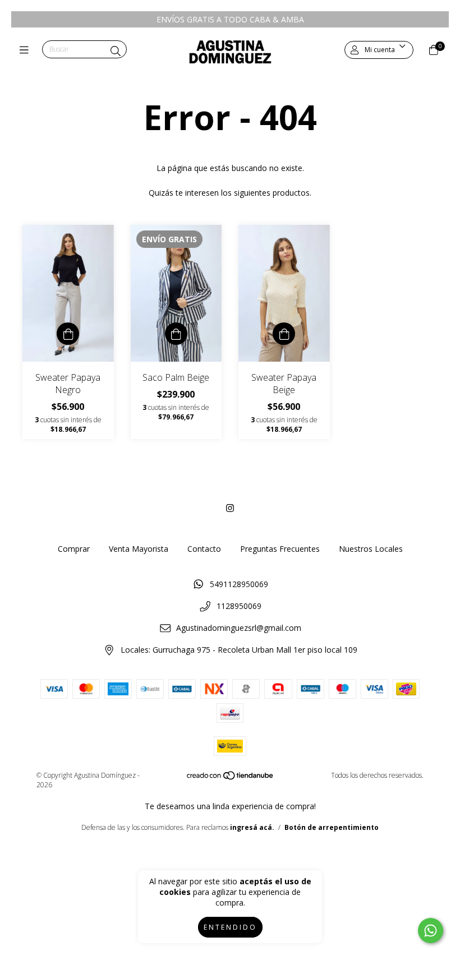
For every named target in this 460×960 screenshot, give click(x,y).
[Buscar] (115, 51)
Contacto (204, 548)
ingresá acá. (252, 827)
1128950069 (239, 606)
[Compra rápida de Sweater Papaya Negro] (68, 333)
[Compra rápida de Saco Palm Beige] (176, 333)
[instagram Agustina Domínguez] (230, 508)
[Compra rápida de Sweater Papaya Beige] (284, 333)
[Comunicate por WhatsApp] (430, 930)
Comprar (74, 548)
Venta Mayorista (138, 548)
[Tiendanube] (230, 777)
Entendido (230, 927)
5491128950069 (239, 584)
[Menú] (26, 50)
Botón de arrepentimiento (331, 827)
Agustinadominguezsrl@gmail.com (238, 627)
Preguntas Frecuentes (280, 548)
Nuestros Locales (371, 548)
